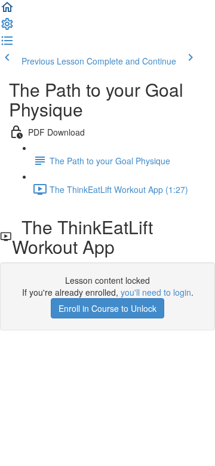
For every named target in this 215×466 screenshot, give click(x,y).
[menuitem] (7, 27)
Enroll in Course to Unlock (107, 308)
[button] (7, 11)
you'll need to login (156, 292)
